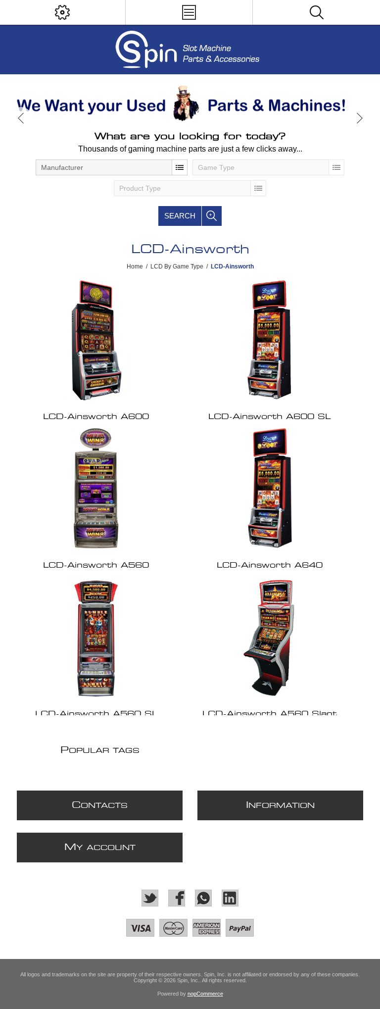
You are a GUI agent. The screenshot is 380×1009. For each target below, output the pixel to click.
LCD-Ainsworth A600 (96, 417)
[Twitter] (150, 898)
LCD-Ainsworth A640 (270, 565)
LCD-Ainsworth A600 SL (269, 417)
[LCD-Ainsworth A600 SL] (269, 340)
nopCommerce (205, 994)
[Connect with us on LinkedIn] (230, 898)
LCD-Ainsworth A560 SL (96, 714)
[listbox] (112, 167)
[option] (190, 103)
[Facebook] (177, 898)
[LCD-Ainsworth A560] (96, 488)
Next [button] (359, 118)
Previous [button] (21, 118)
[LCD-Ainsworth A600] (96, 340)
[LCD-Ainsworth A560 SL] (96, 637)
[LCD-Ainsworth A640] (269, 488)
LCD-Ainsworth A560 (96, 565)
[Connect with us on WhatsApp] (203, 898)
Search (179, 216)
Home (135, 266)
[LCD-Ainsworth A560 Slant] (269, 637)
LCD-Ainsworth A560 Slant (269, 714)
